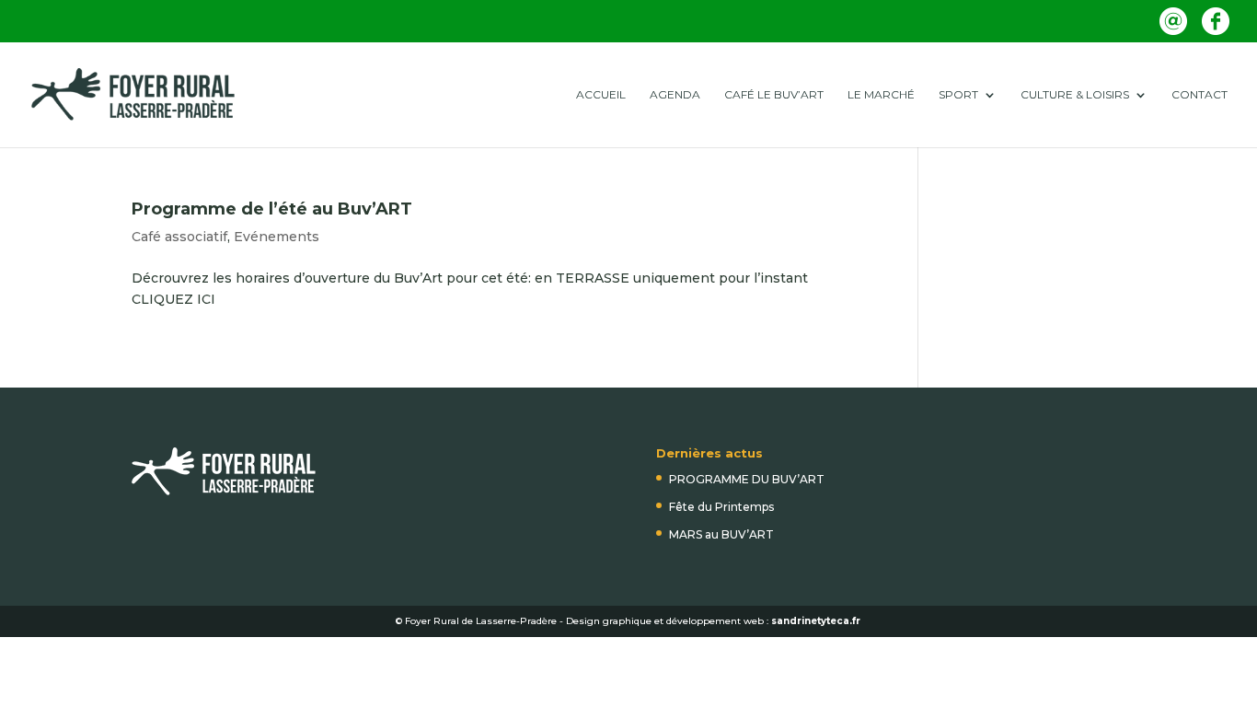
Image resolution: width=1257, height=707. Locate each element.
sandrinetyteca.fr (815, 621)
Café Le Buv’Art (774, 94)
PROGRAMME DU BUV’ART (747, 479)
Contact (1199, 94)
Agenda (675, 94)
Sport (958, 94)
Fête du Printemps (721, 507)
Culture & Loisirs (1075, 94)
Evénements (276, 236)
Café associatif (179, 236)
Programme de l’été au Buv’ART (272, 209)
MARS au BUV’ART (721, 534)
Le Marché (881, 94)
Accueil (601, 94)
